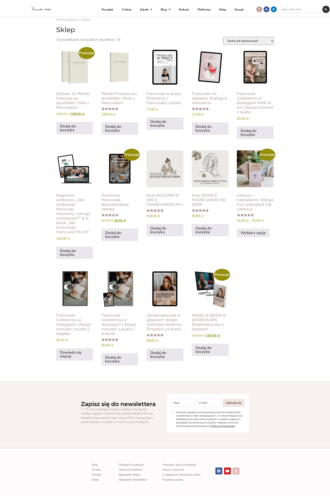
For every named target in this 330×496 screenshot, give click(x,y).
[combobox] (301, 9)
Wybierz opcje (253, 232)
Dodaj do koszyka (68, 128)
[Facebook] (266, 9)
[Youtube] (227, 471)
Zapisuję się (233, 402)
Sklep (222, 9)
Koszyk (239, 9)
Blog (164, 9)
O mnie (126, 9)
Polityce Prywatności (223, 426)
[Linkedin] (274, 9)
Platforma (204, 9)
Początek (107, 9)
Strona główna (67, 19)
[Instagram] (259, 9)
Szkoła (144, 9)
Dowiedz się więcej (70, 354)
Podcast (184, 9)
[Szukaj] (326, 9)
